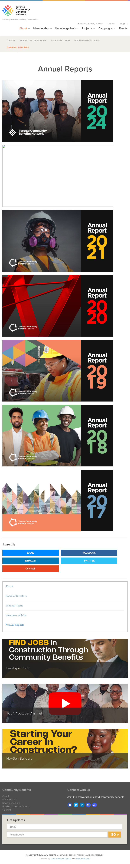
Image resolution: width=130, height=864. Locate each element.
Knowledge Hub (11, 803)
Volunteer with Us (87, 40)
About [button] (23, 28)
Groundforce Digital (61, 858)
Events (123, 28)
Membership (9, 799)
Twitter (89, 560)
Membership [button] (41, 28)
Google (31, 568)
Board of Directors (33, 40)
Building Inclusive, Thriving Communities (20, 20)
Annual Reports (18, 47)
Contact (111, 23)
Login (123, 23)
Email (30, 552)
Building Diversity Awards (90, 23)
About (11, 40)
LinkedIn (30, 560)
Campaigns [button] (106, 28)
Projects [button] (87, 28)
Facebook (89, 552)
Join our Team (60, 40)
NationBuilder (83, 858)
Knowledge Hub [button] (65, 28)
